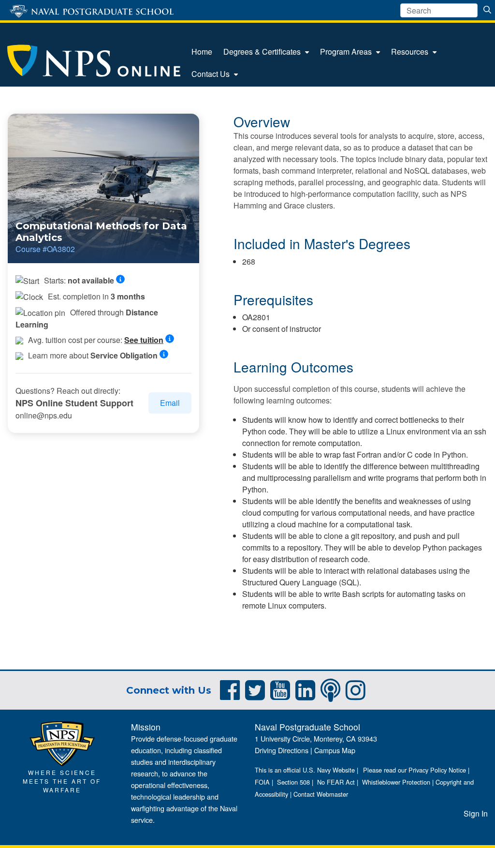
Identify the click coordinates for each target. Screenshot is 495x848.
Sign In (476, 813)
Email (170, 402)
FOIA (262, 782)
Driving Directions (281, 750)
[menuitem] (202, 52)
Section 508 (293, 782)
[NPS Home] (62, 742)
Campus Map (334, 750)
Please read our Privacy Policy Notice (414, 769)
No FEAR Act (336, 782)
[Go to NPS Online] (93, 61)
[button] (123, 279)
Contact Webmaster (320, 794)
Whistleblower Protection (396, 782)
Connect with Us (168, 690)
